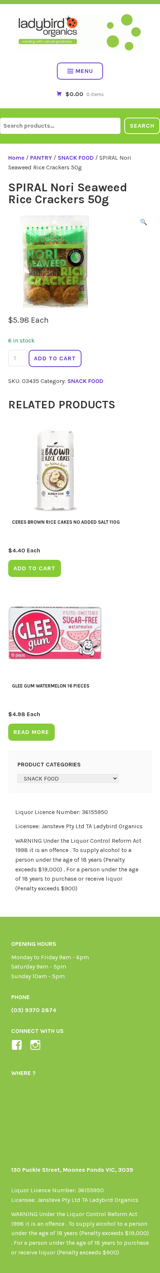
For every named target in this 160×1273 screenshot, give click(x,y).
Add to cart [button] (34, 568)
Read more (31, 732)
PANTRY (41, 157)
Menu (84, 70)
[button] (144, 223)
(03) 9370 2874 (33, 1010)
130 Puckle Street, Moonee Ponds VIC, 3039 (72, 1169)
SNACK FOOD (76, 157)
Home (16, 157)
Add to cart (55, 358)
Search (142, 125)
